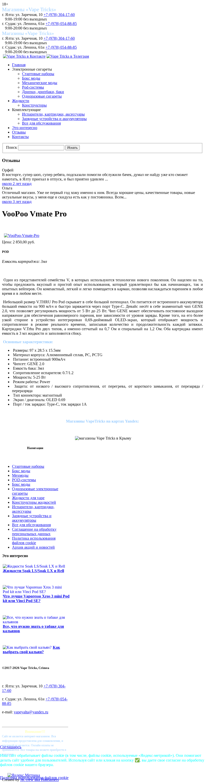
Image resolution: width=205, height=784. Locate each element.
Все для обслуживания (41, 123)
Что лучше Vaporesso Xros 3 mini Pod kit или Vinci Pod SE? (36, 598)
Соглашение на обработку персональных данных (34, 531)
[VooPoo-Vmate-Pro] (21, 235)
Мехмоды (20, 475)
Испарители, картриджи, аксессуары (53, 114)
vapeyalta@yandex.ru (31, 712)
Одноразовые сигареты (42, 96)
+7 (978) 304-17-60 (59, 14)
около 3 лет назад (17, 201)
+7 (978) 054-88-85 (61, 23)
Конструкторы (34, 105)
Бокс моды (31, 78)
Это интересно (24, 128)
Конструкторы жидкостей (34, 502)
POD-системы (24, 480)
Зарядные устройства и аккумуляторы (54, 119)
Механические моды (39, 83)
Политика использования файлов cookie (34, 540)
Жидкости (20, 101)
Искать (72, 148)
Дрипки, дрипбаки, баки (43, 92)
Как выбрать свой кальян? (31, 649)
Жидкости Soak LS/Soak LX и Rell (33, 571)
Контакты (20, 137)
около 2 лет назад (17, 183)
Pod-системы (33, 87)
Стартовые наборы (38, 74)
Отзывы (19, 132)
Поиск (11, 147)
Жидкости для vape (28, 498)
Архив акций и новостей (33, 547)
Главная (19, 65)
